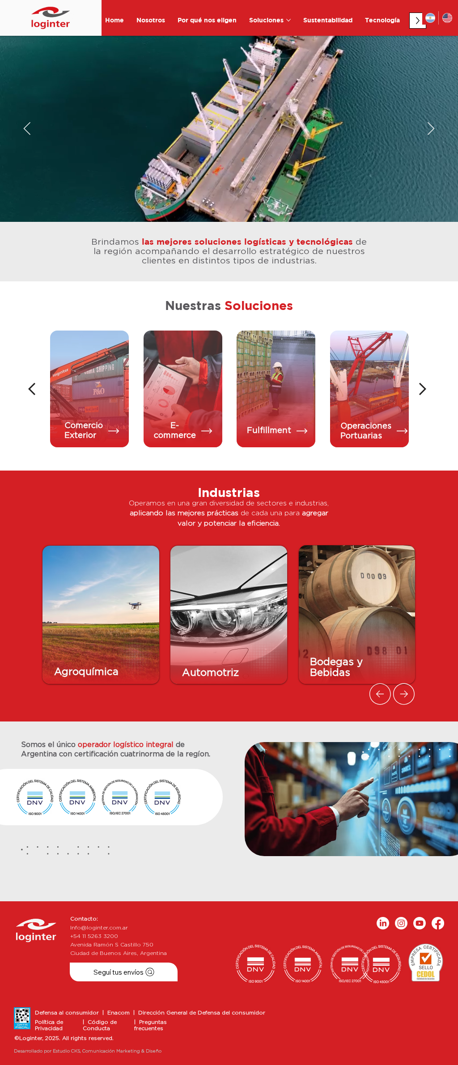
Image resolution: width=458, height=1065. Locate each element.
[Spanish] (430, 18)
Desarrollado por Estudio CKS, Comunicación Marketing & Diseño (87, 1051)
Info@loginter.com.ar (99, 927)
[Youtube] (419, 923)
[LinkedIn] (383, 923)
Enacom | (122, 1012)
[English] (446, 18)
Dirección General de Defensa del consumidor (201, 1012)
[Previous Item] (27, 129)
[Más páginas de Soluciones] (288, 20)
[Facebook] (438, 923)
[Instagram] (401, 923)
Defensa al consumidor (68, 1012)
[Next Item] (431, 129)
